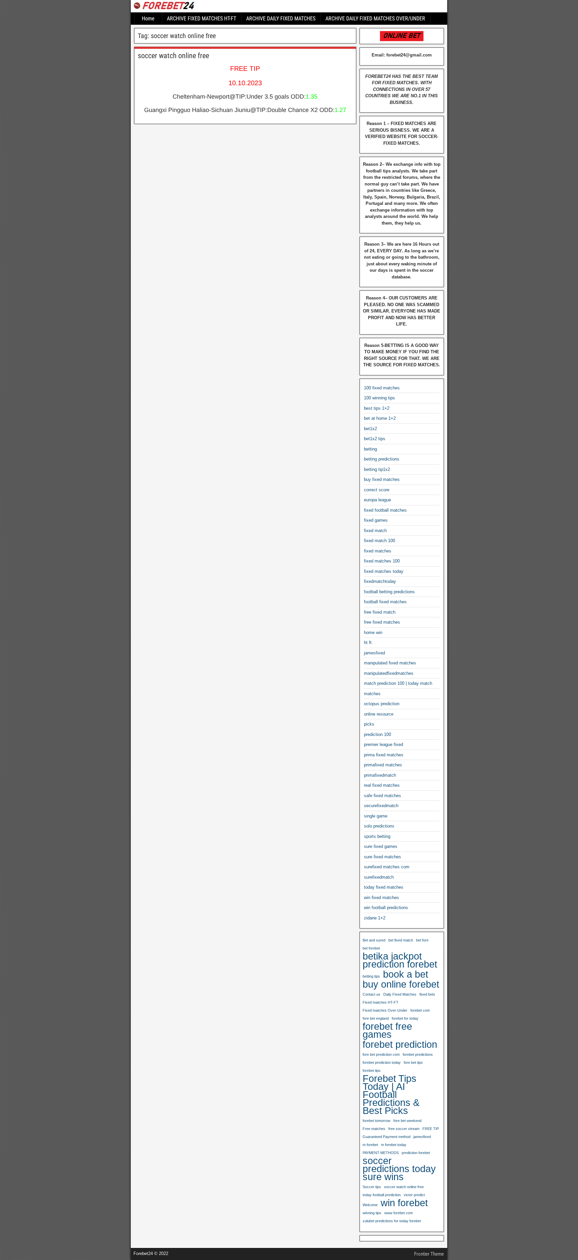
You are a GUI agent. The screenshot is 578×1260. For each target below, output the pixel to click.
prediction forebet (416, 1153)
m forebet (370, 1145)
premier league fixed (383, 744)
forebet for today (405, 1018)
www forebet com (398, 1213)
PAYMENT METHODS (381, 1153)
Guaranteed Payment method (386, 1137)
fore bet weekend (407, 1121)
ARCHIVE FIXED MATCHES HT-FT (201, 18)
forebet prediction (400, 1044)
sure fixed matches (382, 856)
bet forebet (371, 948)
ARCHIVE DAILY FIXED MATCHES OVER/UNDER (375, 18)
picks (369, 724)
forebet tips (372, 1070)
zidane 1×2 (374, 917)
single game (375, 815)
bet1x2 (370, 428)
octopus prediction (381, 703)
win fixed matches (381, 897)
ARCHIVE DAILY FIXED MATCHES (280, 18)
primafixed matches (383, 764)
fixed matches (377, 550)
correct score (376, 489)
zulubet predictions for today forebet (392, 1221)
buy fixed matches (382, 479)
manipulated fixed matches (390, 662)
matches (372, 693)
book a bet (405, 974)
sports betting (377, 836)
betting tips (371, 976)
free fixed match (379, 612)
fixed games (376, 520)
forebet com (420, 1010)
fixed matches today (383, 571)
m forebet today (393, 1145)
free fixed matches (382, 622)
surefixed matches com (386, 866)
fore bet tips (413, 1062)
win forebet (404, 1203)
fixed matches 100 (382, 560)
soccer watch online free (173, 55)
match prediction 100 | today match (398, 683)
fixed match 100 (379, 540)
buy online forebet (401, 984)
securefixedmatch (381, 805)
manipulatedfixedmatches (388, 673)
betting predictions (381, 459)
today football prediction (382, 1195)
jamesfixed (374, 652)
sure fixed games (380, 846)
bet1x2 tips (374, 438)
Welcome (370, 1205)
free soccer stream (403, 1129)
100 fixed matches (382, 387)
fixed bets (427, 994)
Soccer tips (372, 1187)
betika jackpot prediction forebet (400, 960)
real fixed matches (382, 785)
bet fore (422, 940)
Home (148, 18)
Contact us (371, 994)
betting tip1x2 (377, 469)
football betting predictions (389, 591)
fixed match (375, 530)
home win (373, 632)
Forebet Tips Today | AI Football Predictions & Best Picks (391, 1095)
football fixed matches (385, 601)
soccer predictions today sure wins (399, 1169)
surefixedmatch (379, 877)
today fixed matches (383, 887)
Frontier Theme (429, 1254)
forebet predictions (418, 1054)
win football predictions (386, 907)
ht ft (368, 642)
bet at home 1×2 (380, 418)
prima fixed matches (383, 754)
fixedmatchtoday (380, 581)
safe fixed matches (382, 795)
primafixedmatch (380, 775)
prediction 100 (377, 734)
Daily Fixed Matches (399, 994)
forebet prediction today (382, 1062)
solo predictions (379, 826)
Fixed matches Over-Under (385, 1010)
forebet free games (387, 1030)
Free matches (374, 1129)
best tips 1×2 (376, 408)
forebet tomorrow (376, 1121)
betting (370, 449)
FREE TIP (430, 1129)
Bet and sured (374, 940)
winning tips (372, 1213)
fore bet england (376, 1018)
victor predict (414, 1195)
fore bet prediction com (381, 1054)
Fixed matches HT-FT (380, 1002)
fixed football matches (385, 510)
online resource (378, 714)
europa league (377, 499)
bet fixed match (400, 940)
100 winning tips (379, 397)
